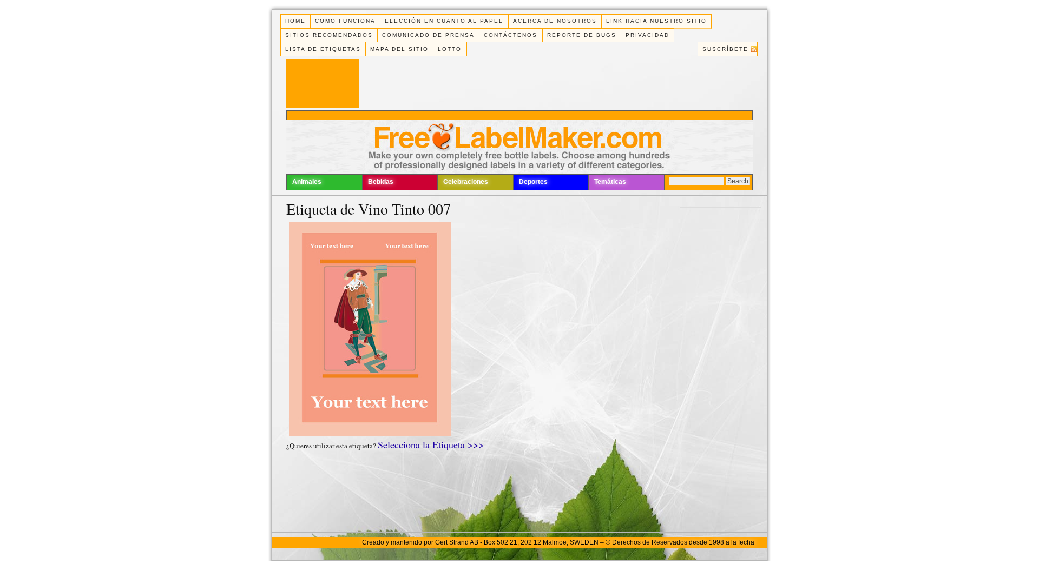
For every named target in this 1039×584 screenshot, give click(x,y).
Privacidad (647, 35)
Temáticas (610, 181)
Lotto (450, 49)
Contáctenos (510, 35)
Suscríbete (725, 49)
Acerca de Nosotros (555, 21)
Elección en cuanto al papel (444, 21)
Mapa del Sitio (399, 49)
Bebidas (380, 181)
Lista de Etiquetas (323, 49)
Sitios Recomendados (329, 35)
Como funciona (345, 21)
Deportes (533, 181)
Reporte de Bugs (581, 35)
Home (295, 21)
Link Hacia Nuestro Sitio (656, 21)
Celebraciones (465, 181)
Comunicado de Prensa (428, 35)
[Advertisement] (519, 115)
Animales (306, 181)
